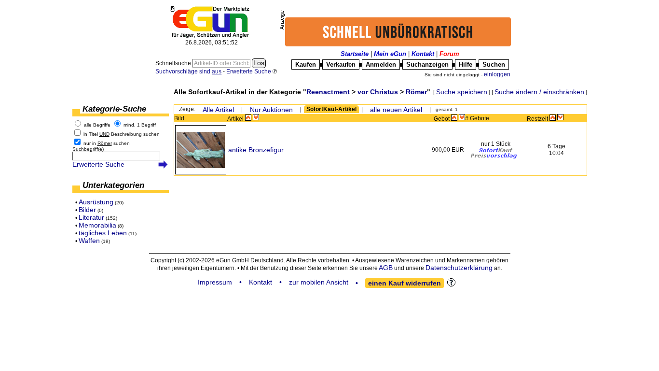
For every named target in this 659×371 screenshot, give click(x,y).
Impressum (215, 282)
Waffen (89, 240)
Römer (416, 92)
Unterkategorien (113, 185)
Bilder (87, 210)
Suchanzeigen (427, 64)
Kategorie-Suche (114, 109)
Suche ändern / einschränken (539, 92)
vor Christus (377, 92)
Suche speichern (461, 92)
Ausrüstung (96, 202)
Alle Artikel (218, 110)
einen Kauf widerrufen (404, 283)
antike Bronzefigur (256, 150)
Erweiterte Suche (98, 164)
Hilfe (465, 64)
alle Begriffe (97, 125)
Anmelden (381, 64)
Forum (449, 53)
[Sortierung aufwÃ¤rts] (248, 117)
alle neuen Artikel (396, 110)
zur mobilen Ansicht (318, 282)
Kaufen (305, 64)
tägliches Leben (103, 233)
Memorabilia (97, 225)
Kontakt (423, 53)
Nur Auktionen (271, 110)
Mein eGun (390, 53)
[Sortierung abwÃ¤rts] (256, 117)
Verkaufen (341, 64)
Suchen (493, 64)
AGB (386, 267)
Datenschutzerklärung (459, 267)
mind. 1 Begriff (140, 125)
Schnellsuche (173, 63)
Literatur (91, 217)
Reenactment (328, 92)
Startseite (355, 53)
